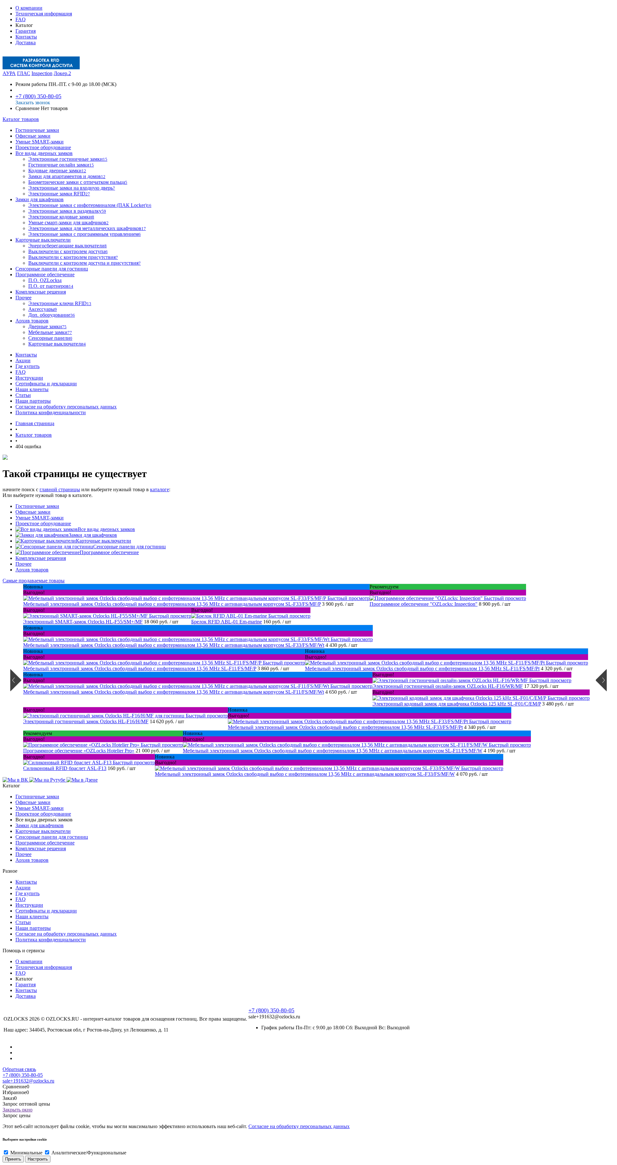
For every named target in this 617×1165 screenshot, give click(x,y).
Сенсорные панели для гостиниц (129, 546)
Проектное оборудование (43, 523)
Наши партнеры (33, 401)
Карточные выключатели (103, 541)
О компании (28, 8)
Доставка (25, 42)
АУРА (9, 73)
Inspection (41, 73)
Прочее (23, 564)
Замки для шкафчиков (93, 535)
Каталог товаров (21, 119)
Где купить (27, 366)
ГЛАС (23, 73)
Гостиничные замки (37, 506)
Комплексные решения (40, 558)
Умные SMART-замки (39, 517)
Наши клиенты (32, 389)
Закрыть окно (17, 1109)
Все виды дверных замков (106, 529)
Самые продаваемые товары (34, 580)
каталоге (159, 489)
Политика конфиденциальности (50, 412)
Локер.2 (62, 73)
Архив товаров (32, 569)
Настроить (38, 1159)
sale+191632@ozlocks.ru (28, 1081)
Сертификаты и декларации (46, 383)
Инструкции (29, 378)
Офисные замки (32, 512)
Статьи (23, 395)
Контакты (26, 36)
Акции (23, 360)
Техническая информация (43, 13)
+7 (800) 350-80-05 (38, 96)
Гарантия (25, 31)
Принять (13, 1159)
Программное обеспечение (109, 552)
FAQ (20, 19)
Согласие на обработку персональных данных (66, 406)
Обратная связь (19, 1069)
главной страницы (60, 489)
